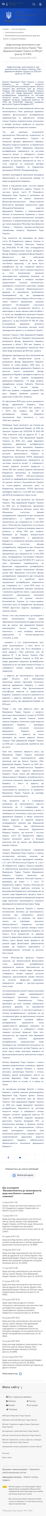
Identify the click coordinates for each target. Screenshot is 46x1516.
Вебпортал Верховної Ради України (16, 1416)
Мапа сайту (7, 1457)
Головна (5, 29)
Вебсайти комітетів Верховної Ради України (19, 1420)
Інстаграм (33, 1405)
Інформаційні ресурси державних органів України (22, 1446)
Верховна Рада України (22, 20)
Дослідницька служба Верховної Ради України (20, 1431)
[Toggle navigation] (3, 4)
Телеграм (12, 1409)
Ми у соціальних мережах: (20, 1397)
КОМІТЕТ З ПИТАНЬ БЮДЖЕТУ (26, 14)
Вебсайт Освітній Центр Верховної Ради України (21, 1435)
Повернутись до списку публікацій (21, 1169)
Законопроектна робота (14, 32)
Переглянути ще (10, 1374)
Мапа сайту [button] (10, 1387)
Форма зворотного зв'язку (22, 1494)
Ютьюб (11, 1405)
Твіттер (32, 1401)
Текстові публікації (19, 29)
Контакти (5, 1453)
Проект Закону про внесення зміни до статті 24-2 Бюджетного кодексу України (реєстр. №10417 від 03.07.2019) (21, 1208)
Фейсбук (12, 1401)
